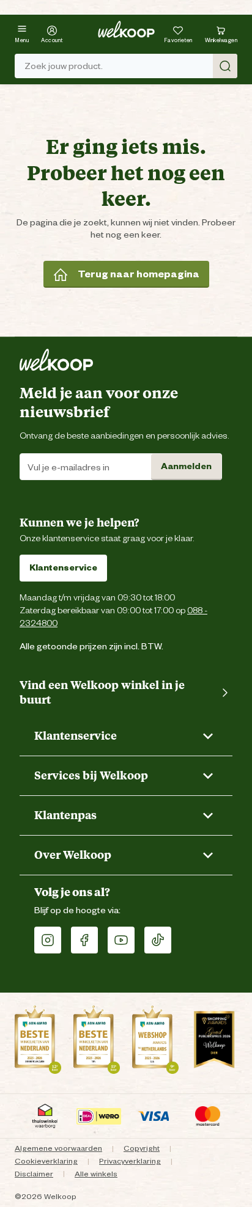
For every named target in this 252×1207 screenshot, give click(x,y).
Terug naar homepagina (138, 274)
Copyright (142, 1148)
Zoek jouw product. (63, 66)
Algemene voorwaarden (58, 1148)
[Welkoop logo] (126, 29)
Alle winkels (96, 1174)
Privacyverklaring (130, 1161)
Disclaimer (34, 1174)
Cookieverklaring (46, 1161)
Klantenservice (63, 567)
